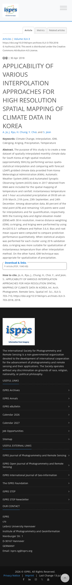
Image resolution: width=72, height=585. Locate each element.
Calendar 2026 (11, 414)
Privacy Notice (11, 575)
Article (28, 30)
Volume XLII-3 (22, 39)
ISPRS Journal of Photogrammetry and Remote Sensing (34, 455)
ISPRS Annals (10, 398)
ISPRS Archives (11, 390)
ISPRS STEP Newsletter (16, 499)
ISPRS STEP (9, 491)
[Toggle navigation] (63, 8)
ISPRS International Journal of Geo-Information (30, 475)
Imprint (29, 575)
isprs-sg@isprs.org (21, 550)
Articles (7, 39)
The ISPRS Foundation (15, 483)
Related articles (57, 30)
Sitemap (7, 439)
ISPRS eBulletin (11, 406)
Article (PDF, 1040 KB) (17, 266)
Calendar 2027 (11, 423)
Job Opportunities (13, 431)
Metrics (41, 30)
